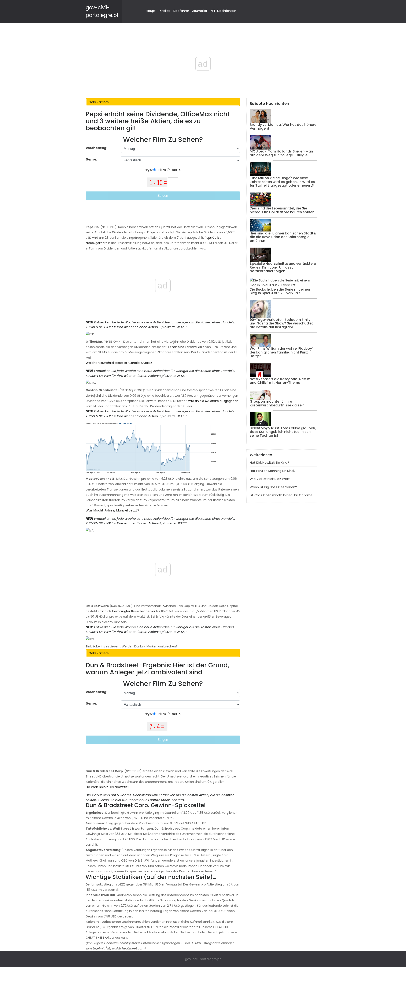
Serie (176, 170)
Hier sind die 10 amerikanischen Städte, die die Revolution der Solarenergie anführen (283, 237)
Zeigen (163, 195)
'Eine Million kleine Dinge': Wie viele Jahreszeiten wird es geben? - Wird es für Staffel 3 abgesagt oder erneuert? (282, 182)
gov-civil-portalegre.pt (203, 959)
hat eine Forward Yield (188, 347)
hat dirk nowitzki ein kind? (269, 462)
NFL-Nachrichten (223, 10)
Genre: (92, 159)
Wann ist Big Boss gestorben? (273, 487)
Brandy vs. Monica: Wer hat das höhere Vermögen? (283, 126)
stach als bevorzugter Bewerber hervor (126, 611)
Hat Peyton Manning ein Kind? (272, 470)
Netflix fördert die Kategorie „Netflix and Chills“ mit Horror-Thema (280, 381)
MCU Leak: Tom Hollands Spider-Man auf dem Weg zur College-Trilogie (281, 153)
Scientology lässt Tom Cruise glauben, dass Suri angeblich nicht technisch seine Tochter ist (283, 432)
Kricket (165, 10)
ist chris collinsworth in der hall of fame (281, 495)
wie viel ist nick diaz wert (270, 479)
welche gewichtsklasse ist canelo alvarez (119, 362)
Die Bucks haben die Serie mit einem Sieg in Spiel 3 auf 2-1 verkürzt (280, 291)
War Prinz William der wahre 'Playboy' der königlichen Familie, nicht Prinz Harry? (281, 352)
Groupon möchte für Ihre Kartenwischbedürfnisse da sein (277, 403)
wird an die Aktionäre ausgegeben (213, 401)
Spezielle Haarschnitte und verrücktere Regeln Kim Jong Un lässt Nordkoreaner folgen (283, 267)
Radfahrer (181, 10)
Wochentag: (96, 148)
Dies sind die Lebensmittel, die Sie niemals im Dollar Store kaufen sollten (282, 210)
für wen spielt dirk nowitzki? (107, 787)
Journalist (199, 10)
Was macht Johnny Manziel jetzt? (112, 510)
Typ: (149, 170)
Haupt (151, 10)
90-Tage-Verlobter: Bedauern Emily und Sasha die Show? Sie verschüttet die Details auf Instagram (281, 323)
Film (162, 170)
